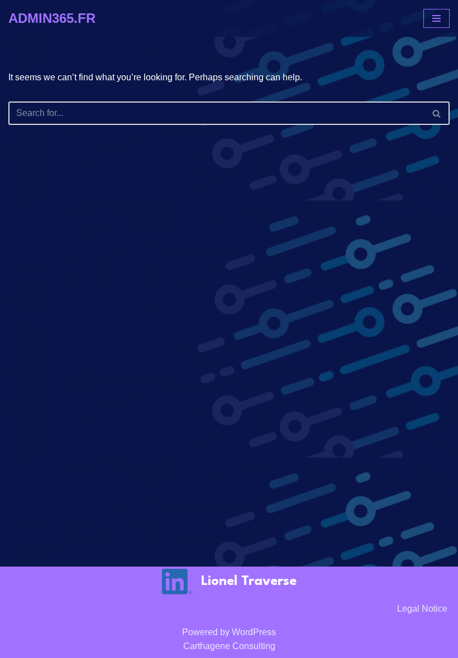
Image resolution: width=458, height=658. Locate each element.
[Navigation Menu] (436, 18)
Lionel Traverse (249, 581)
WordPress (254, 632)
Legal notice (422, 608)
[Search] (437, 113)
